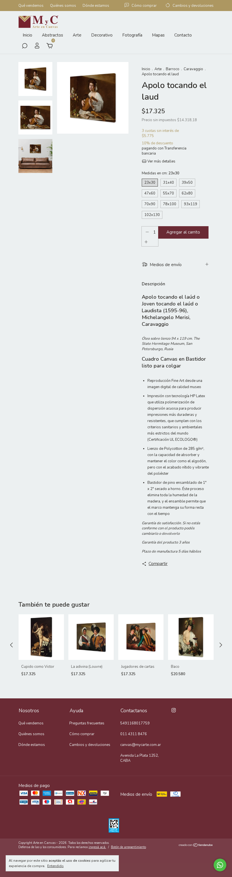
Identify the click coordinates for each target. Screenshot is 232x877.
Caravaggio (193, 69)
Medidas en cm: (160, 173)
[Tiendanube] (196, 845)
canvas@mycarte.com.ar (140, 744)
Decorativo (102, 35)
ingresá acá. (97, 847)
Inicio (27, 35)
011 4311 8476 (133, 734)
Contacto (183, 35)
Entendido (55, 866)
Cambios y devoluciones (89, 744)
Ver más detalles (161, 161)
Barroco (172, 69)
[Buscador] (24, 46)
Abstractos (52, 35)
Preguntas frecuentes (86, 723)
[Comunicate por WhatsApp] (220, 865)
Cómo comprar (81, 734)
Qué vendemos (31, 5)
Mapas (158, 35)
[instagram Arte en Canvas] (173, 710)
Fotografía (132, 35)
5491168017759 (135, 723)
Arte (77, 35)
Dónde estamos (96, 5)
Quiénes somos (63, 5)
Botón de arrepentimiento (128, 847)
